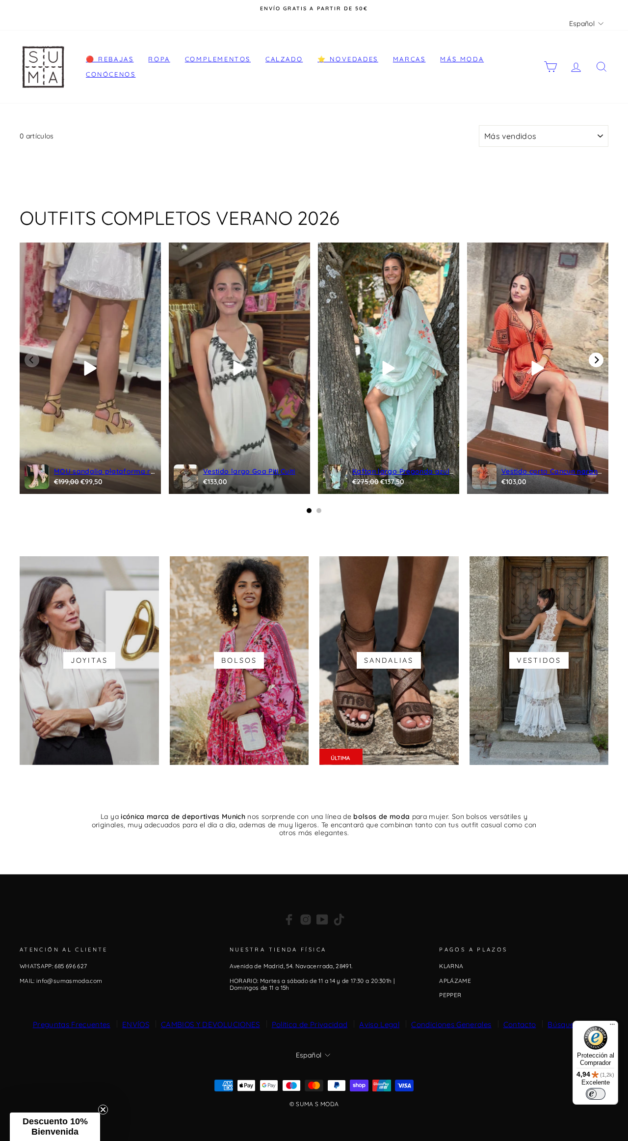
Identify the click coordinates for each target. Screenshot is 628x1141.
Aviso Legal (379, 1024)
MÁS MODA (462, 59)
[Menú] (612, 1026)
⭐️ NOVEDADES (347, 59)
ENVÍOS (135, 1024)
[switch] (595, 1094)
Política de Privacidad (310, 1024)
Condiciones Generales (451, 1024)
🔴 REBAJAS (109, 59)
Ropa (159, 59)
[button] (55, 1127)
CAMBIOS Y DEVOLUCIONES (210, 1024)
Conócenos (110, 74)
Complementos (218, 59)
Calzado (284, 59)
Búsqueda (565, 1024)
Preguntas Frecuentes (71, 1024)
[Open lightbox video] (90, 368)
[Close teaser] (103, 1109)
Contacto (519, 1024)
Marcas (409, 59)
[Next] (596, 360)
